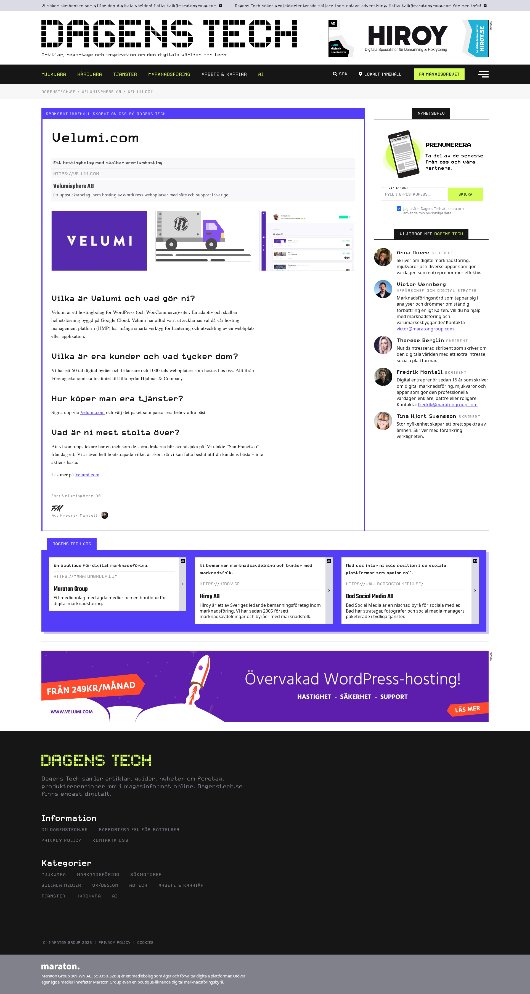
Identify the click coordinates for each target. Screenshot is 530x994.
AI (260, 74)
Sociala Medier (61, 885)
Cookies (145, 942)
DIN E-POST (398, 187)
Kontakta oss (110, 840)
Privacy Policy (61, 840)
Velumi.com (92, 412)
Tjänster (125, 74)
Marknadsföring (169, 74)
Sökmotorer (146, 874)
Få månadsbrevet (439, 74)
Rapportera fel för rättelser (139, 829)
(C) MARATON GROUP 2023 (66, 942)
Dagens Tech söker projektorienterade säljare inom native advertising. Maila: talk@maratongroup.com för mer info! (358, 5)
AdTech (138, 885)
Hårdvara (89, 74)
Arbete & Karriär (224, 74)
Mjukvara (53, 74)
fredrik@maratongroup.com (448, 405)
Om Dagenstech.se (64, 829)
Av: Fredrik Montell (74, 515)
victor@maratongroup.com (425, 329)
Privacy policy (115, 942)
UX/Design (105, 885)
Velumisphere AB (101, 91)
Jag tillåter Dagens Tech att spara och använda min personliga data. (433, 210)
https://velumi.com (76, 173)
